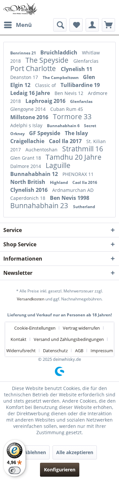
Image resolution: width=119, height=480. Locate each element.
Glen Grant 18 (26, 158)
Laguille (58, 165)
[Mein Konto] (92, 25)
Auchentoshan (42, 149)
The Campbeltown (61, 77)
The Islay (76, 133)
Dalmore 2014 (26, 166)
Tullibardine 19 (80, 85)
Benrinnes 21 (23, 53)
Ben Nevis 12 (70, 93)
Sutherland (84, 206)
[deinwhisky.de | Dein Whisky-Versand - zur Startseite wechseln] (20, 9)
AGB (79, 351)
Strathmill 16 (82, 148)
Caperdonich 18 (28, 198)
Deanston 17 (24, 77)
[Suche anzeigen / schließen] (59, 25)
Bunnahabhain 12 (34, 174)
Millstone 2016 (30, 117)
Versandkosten (30, 299)
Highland (59, 182)
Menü (24, 25)
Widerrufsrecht (21, 351)
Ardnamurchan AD (73, 190)
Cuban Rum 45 (66, 109)
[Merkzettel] (76, 25)
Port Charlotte (34, 68)
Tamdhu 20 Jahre (73, 157)
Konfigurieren (59, 469)
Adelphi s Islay (27, 125)
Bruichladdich (59, 52)
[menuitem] (17, 25)
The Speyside (47, 60)
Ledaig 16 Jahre (30, 93)
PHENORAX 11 (78, 174)
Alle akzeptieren (74, 452)
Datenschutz (55, 351)
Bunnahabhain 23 (40, 205)
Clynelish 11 (76, 69)
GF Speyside (45, 133)
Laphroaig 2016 (46, 101)
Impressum (102, 351)
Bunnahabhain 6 (64, 125)
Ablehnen (35, 452)
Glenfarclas (86, 61)
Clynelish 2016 (29, 190)
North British (28, 182)
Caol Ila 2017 (66, 141)
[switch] (14, 470)
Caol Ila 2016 (84, 182)
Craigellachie (28, 141)
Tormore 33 (72, 116)
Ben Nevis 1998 (69, 197)
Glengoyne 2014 (28, 109)
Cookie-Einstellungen (35, 328)
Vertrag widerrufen (81, 328)
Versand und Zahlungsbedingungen (69, 339)
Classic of (46, 85)
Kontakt (18, 339)
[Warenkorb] (108, 25)
